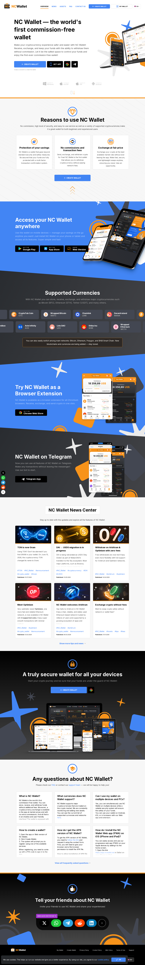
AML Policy (109, 950)
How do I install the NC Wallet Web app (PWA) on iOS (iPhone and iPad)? (109, 833)
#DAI (86, 570)
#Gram (34, 574)
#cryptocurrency (74, 570)
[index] (15, 6)
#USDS (59, 574)
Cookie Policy (97, 950)
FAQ (70, 6)
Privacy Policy (84, 950)
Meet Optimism (25, 604)
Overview (44, 6)
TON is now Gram (26, 547)
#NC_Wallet (29, 570)
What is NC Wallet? (29, 796)
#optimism (121, 574)
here (59, 818)
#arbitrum (110, 574)
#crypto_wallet (23, 574)
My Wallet (60, 950)
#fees (123, 631)
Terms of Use (120, 950)
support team (74, 785)
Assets (63, 6)
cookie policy (103, 960)
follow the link (73, 840)
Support (131, 950)
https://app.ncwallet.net (104, 852)
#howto (109, 631)
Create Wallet (71, 950)
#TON (19, 570)
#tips (117, 631)
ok (120, 960)
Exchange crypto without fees (111, 604)
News (54, 6)
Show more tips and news (71, 643)
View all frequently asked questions (71, 863)
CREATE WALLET (100, 6)
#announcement (42, 570)
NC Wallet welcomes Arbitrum (71, 604)
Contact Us (80, 6)
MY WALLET (123, 6)
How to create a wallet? (32, 830)
